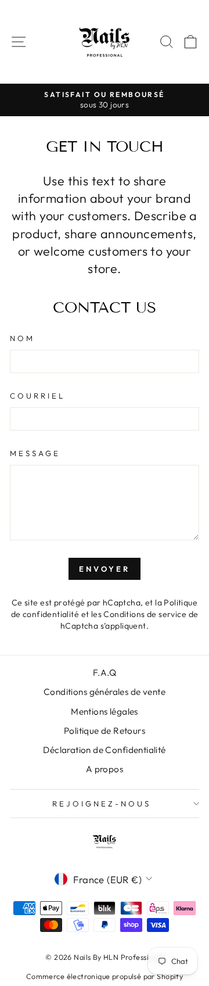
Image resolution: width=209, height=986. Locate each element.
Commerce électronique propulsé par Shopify (104, 976)
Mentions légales (104, 711)
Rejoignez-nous (101, 803)
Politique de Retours (104, 730)
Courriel (37, 395)
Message (35, 453)
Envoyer (104, 568)
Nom (22, 338)
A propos (104, 769)
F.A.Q (104, 672)
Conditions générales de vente (104, 691)
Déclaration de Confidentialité (104, 749)
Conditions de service (144, 614)
